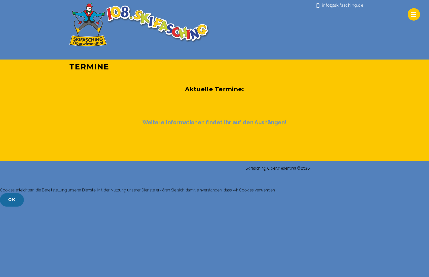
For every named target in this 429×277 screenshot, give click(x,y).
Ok (12, 199)
